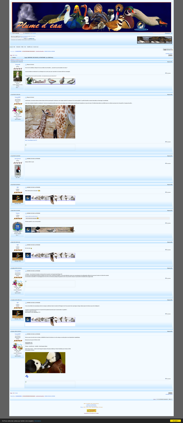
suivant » (171, 53)
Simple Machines (96, 403)
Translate (34, 33)
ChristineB (17, 64)
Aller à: (154, 399)
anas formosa (18, 158)
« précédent (167, 53)
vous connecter (25, 36)
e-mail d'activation (23, 37)
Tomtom (18, 213)
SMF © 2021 (90, 403)
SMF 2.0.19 (86, 403)
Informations (37, 421)
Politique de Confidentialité (91, 404)
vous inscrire (32, 36)
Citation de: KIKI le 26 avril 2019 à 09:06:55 (31, 216)
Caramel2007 (18, 97)
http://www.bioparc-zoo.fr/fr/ (31, 140)
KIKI (18, 187)
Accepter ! (175, 421)
